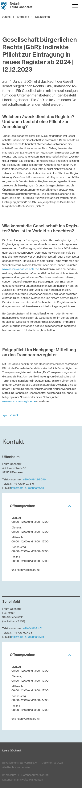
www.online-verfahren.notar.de (20, 269)
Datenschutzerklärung (34, 775)
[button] (41, 506)
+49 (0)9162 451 (32, 628)
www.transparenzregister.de (19, 401)
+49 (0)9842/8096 (34, 479)
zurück (8, 17)
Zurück (13, 415)
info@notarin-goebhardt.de (27, 488)
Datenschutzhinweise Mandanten (22, 779)
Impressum (9, 775)
